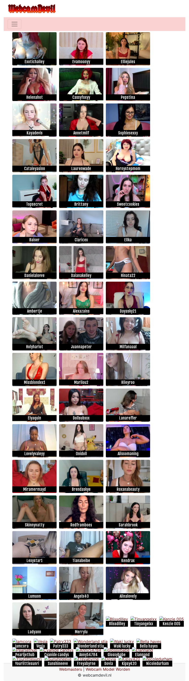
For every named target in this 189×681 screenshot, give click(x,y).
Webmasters (70, 669)
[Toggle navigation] (14, 24)
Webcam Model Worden (108, 669)
